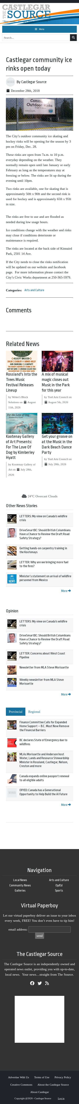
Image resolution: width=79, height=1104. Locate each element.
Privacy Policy (63, 1077)
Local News (20, 880)
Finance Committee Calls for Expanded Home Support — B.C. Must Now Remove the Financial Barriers (44, 726)
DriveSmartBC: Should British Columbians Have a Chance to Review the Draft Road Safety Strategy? (45, 534)
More (64, 591)
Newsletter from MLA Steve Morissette (44, 667)
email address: (18, 929)
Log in (61, 1098)
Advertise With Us (18, 1077)
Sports (59, 890)
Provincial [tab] (15, 711)
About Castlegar (39, 1092)
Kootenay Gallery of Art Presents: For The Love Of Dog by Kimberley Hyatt (20, 447)
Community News (20, 885)
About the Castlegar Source (53, 1084)
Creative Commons (21, 1084)
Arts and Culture (34, 290)
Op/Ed (58, 885)
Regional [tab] (34, 711)
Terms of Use (41, 1077)
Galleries (20, 890)
